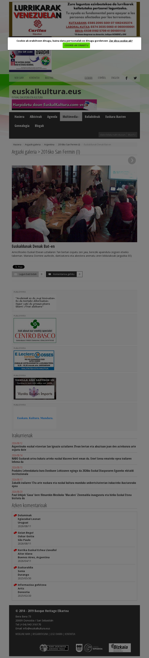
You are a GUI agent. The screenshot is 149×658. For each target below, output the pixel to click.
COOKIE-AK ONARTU (76, 45)
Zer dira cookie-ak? (121, 40)
